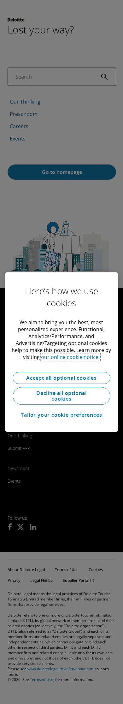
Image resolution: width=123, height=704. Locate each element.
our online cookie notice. (70, 357)
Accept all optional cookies (61, 377)
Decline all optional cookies (61, 396)
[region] (61, 352)
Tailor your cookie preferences (61, 414)
